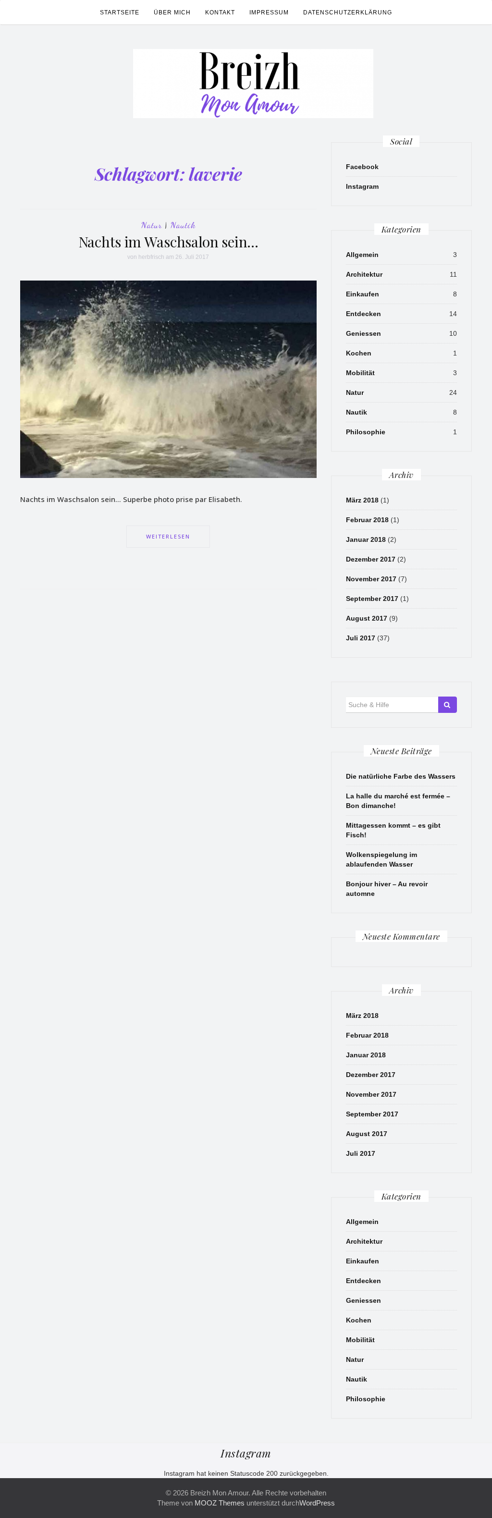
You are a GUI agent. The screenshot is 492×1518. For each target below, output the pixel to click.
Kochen (358, 353)
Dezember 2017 (370, 559)
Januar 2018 (366, 539)
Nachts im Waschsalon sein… (168, 241)
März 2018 (362, 500)
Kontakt (220, 12)
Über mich (172, 12)
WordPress (317, 1503)
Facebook (362, 167)
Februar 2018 (367, 520)
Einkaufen (362, 294)
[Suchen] (447, 705)
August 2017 (366, 618)
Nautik (183, 225)
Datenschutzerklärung (347, 12)
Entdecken (363, 314)
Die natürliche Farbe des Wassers (400, 776)
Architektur (364, 274)
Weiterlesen (168, 536)
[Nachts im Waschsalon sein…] (168, 379)
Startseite (119, 12)
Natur (151, 225)
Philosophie (365, 432)
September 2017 (372, 598)
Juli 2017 (360, 638)
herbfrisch (151, 257)
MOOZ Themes (220, 1503)
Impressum (269, 12)
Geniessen (363, 333)
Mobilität (360, 373)
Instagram (362, 186)
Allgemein (362, 254)
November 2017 (371, 579)
